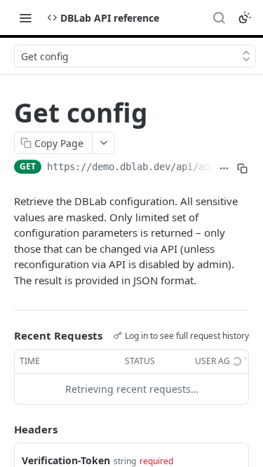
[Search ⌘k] (219, 17)
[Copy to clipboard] (242, 168)
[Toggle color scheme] (245, 17)
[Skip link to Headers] (4, 429)
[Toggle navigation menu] (25, 17)
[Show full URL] (224, 168)
